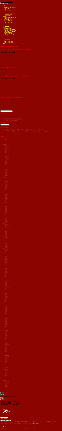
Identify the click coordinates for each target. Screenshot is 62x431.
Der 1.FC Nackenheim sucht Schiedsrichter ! (9, 404)
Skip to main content (4, 1)
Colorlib (25, 428)
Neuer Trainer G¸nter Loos (8, 67)
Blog (4, 5)
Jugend (4, 27)
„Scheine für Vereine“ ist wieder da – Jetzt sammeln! (13, 119)
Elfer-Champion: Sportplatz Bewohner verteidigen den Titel (14, 115)
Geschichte (7, 8)
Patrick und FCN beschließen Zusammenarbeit (12, 118)
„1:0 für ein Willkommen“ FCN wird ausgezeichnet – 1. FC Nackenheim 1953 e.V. (19, 131)
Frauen (4, 21)
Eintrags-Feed (5, 410)
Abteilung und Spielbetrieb (10, 17)
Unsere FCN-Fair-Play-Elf (10, 31)
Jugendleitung (8, 28)
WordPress (34, 428)
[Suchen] (12, 111)
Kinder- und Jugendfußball (10, 30)
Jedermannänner (8, 36)
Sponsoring (7, 26)
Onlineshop (7, 15)
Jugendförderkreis (8, 32)
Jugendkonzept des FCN (10, 29)
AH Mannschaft (8, 20)
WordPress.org (6, 412)
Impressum (5, 425)
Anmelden (5, 409)
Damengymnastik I (9, 41)
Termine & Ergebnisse (9, 24)
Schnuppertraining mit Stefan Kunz (11, 97)
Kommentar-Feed (6, 411)
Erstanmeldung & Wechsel (10, 33)
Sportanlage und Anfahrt (10, 13)
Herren (4, 16)
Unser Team (7, 23)
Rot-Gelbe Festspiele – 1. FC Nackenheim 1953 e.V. (13, 132)
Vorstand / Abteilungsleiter (10, 7)
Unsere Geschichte (9, 22)
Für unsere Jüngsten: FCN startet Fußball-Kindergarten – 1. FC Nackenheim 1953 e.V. (19, 129)
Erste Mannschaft (8, 18)
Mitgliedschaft (8, 10)
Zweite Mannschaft (9, 19)
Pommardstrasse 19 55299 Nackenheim (4, 418)
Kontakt (4, 43)
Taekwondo (7, 39)
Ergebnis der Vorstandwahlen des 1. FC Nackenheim (10, 403)
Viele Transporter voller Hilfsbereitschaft (44, 131)
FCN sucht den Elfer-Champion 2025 (10, 120)
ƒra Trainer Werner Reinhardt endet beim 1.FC (15, 49)
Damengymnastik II (9, 42)
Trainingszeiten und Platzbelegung (11, 34)
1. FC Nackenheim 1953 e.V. (6, 428)
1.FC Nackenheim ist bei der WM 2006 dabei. (14, 76)
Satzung (6, 9)
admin (14, 52)
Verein (4, 6)
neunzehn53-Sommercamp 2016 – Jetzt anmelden (33, 132)
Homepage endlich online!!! (5, 402)
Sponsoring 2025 (8, 14)
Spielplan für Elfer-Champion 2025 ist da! (11, 116)
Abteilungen (5, 35)
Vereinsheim (7, 11)
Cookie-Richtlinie (35, 423)
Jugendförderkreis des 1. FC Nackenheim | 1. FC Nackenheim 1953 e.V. (17, 134)
